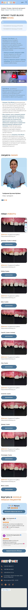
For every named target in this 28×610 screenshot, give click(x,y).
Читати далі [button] (7, 528)
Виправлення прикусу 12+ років (13, 28)
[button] (2, 200)
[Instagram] (9, 584)
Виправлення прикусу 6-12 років (13, 25)
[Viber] (2, 584)
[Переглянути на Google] (4, 519)
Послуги (9, 8)
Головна (3, 8)
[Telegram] (5, 584)
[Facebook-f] (13, 584)
